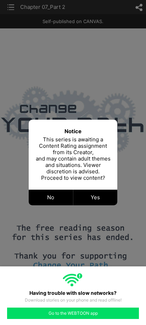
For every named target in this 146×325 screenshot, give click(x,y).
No (50, 197)
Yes (95, 197)
